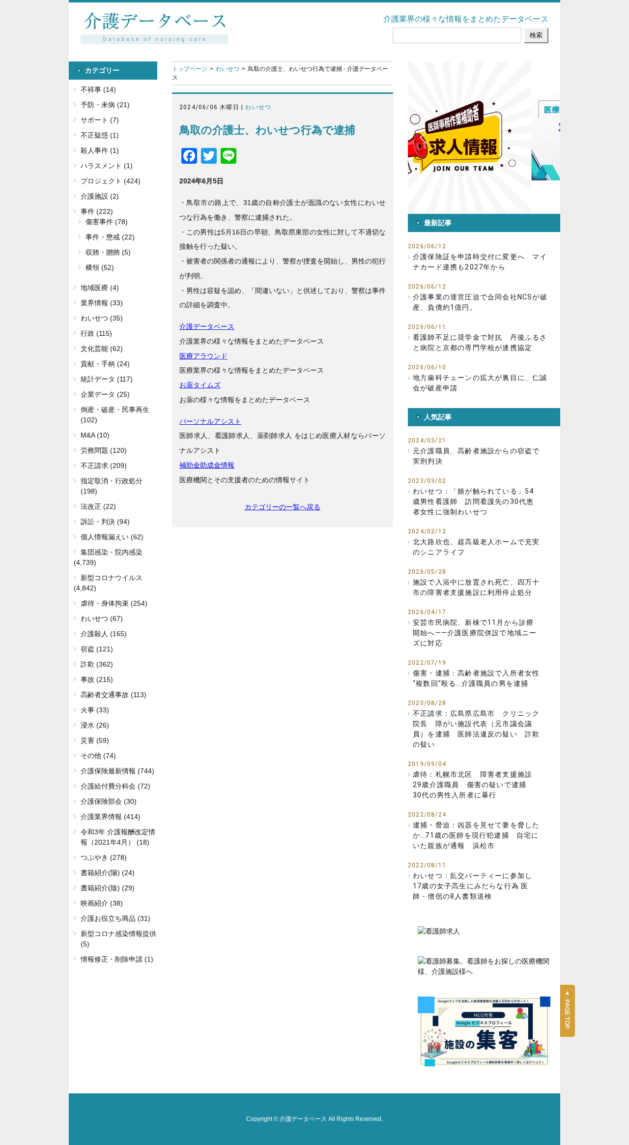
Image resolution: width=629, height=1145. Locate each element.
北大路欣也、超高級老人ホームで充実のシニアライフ (476, 547)
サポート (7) (100, 120)
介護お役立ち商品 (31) (115, 918)
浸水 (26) (95, 725)
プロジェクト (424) (111, 181)
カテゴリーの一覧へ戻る (282, 507)
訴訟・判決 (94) (105, 522)
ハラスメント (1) (107, 166)
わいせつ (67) (102, 618)
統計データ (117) (107, 379)
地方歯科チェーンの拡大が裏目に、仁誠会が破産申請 (480, 383)
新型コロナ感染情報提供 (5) (118, 939)
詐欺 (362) (97, 664)
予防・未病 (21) (105, 105)
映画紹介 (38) (102, 903)
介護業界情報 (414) (111, 817)
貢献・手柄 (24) (105, 364)
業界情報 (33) (102, 303)
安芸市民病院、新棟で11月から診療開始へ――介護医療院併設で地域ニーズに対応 (475, 632)
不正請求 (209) (104, 466)
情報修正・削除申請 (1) (117, 959)
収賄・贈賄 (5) (108, 252)
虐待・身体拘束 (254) (114, 603)
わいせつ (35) (102, 318)
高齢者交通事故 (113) (113, 695)
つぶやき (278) (104, 857)
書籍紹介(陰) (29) (108, 888)
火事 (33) (95, 710)
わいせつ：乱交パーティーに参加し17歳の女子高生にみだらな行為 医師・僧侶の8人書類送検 (472, 886)
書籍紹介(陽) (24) (108, 873)
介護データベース (206, 326)
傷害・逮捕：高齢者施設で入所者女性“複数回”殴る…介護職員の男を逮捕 (476, 678)
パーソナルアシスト (210, 421)
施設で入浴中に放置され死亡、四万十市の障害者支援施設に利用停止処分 (476, 587)
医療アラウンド (203, 356)
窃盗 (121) (97, 649)
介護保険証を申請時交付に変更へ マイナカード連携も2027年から (480, 262)
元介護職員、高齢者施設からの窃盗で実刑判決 (476, 456)
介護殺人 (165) (104, 634)
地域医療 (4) (100, 288)
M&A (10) (95, 435)
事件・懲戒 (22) (110, 237)
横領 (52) (100, 267)
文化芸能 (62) (102, 348)
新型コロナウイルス (112, 578)
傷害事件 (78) (107, 222)
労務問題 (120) (104, 450)
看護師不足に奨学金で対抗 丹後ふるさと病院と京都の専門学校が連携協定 (480, 342)
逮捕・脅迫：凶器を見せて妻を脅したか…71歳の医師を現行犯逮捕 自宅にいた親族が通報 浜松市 (476, 835)
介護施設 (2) (100, 196)
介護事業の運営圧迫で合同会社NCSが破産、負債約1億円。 (480, 302)
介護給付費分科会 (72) (115, 786)
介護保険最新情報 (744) (117, 771)
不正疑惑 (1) (100, 135)
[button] (527, 137)
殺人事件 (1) (100, 150)
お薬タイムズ (200, 385)
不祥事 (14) (98, 89)
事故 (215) (97, 679)
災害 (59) (95, 740)
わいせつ (227, 68)
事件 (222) (97, 211)
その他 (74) (98, 756)
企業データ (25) (105, 394)
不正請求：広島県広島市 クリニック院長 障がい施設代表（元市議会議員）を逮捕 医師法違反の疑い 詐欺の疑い (476, 728)
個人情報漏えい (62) (112, 537)
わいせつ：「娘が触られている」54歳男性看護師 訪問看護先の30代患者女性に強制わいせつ (473, 501)
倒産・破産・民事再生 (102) (115, 415)
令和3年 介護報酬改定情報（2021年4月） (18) (118, 837)
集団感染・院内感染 (112, 552)
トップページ (189, 68)
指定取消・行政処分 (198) (112, 486)
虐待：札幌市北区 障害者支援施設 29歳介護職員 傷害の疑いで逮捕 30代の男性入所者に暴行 (476, 784)
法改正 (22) (98, 506)
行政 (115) (96, 333)
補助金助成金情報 (206, 465)
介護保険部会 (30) (109, 801)
